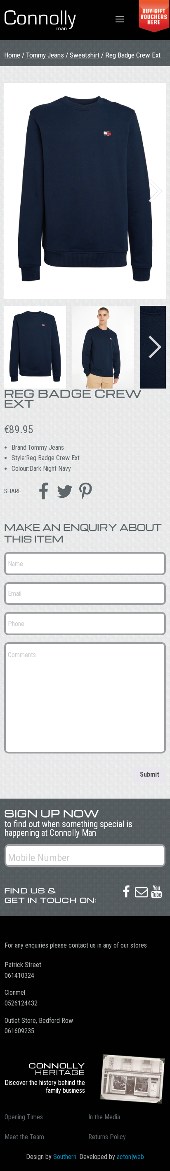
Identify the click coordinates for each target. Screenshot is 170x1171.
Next (155, 191)
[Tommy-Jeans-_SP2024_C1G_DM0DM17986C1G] (85, 191)
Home (12, 55)
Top (160, 1159)
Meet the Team (24, 1137)
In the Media (104, 1117)
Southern (64, 1157)
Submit (149, 774)
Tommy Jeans (45, 55)
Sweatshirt (84, 55)
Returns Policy (107, 1137)
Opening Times (24, 1117)
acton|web (130, 1157)
